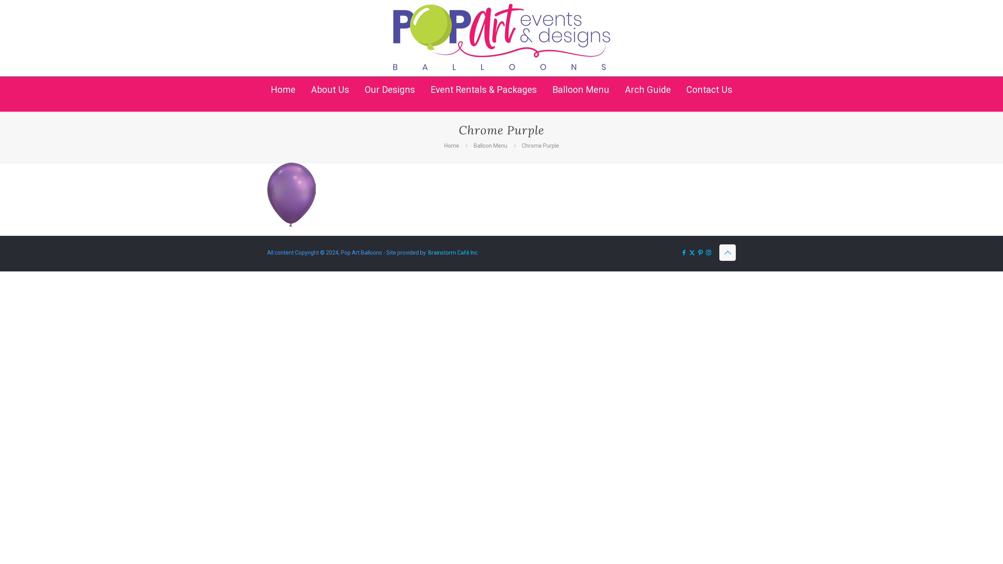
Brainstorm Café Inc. (453, 252)
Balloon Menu (490, 146)
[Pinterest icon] (700, 252)
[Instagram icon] (709, 252)
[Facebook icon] (684, 252)
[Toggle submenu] (330, 108)
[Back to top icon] (727, 252)
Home (451, 146)
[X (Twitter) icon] (692, 252)
